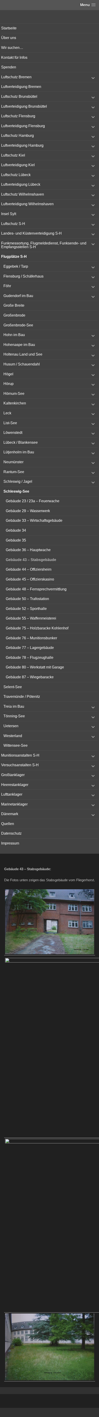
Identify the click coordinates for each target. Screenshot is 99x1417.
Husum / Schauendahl (21, 364)
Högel (8, 374)
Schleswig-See (16, 491)
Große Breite (13, 305)
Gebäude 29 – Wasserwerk (28, 511)
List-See (10, 423)
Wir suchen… (12, 48)
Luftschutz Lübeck (16, 175)
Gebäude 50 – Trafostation (27, 599)
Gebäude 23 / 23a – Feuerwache (32, 501)
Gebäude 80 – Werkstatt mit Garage (35, 667)
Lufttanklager (11, 794)
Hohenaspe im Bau (19, 345)
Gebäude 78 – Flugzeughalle (29, 657)
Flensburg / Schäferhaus (23, 276)
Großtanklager (13, 775)
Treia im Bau (13, 706)
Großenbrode (14, 315)
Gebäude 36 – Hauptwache (28, 550)
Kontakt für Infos (14, 57)
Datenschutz (11, 833)
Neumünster (13, 462)
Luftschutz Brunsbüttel (19, 96)
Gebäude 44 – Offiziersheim (28, 569)
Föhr (7, 286)
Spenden (8, 67)
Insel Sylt (8, 214)
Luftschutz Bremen (16, 77)
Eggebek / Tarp (15, 266)
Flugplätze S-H (14, 256)
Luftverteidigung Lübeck (20, 184)
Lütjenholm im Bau (18, 452)
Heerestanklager (14, 785)
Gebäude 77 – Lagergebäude (30, 648)
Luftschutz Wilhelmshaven (22, 194)
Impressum (10, 843)
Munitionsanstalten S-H (20, 755)
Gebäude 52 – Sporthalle (26, 609)
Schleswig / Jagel (17, 481)
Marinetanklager (14, 804)
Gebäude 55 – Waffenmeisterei (31, 618)
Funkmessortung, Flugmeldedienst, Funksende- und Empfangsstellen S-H (43, 245)
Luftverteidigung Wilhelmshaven (27, 204)
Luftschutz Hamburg (17, 135)
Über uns (8, 38)
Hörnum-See (13, 394)
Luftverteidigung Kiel (18, 165)
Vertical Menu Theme (58, 1412)
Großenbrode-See (18, 325)
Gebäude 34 (16, 530)
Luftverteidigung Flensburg (23, 126)
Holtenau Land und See (22, 354)
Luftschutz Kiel (13, 155)
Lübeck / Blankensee (20, 442)
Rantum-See (13, 472)
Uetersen (10, 726)
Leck (7, 413)
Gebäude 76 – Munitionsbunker (31, 638)
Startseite (9, 28)
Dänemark (9, 814)
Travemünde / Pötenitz (21, 697)
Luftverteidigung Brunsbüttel (24, 106)
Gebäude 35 (16, 540)
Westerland (12, 736)
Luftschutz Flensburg (18, 116)
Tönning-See (14, 716)
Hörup (8, 384)
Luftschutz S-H (13, 224)
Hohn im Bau (14, 335)
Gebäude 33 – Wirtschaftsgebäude (34, 520)
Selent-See (12, 687)
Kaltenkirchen (14, 403)
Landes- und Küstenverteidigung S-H (31, 233)
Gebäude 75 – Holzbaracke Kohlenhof (37, 628)
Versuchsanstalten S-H (20, 765)
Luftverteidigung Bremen (21, 87)
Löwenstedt (12, 433)
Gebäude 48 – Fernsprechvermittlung (36, 589)
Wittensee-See (15, 745)
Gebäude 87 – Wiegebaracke (30, 677)
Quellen (7, 824)
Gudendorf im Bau (18, 296)
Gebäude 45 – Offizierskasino (30, 579)
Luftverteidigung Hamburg (22, 145)
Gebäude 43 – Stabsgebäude (31, 560)
